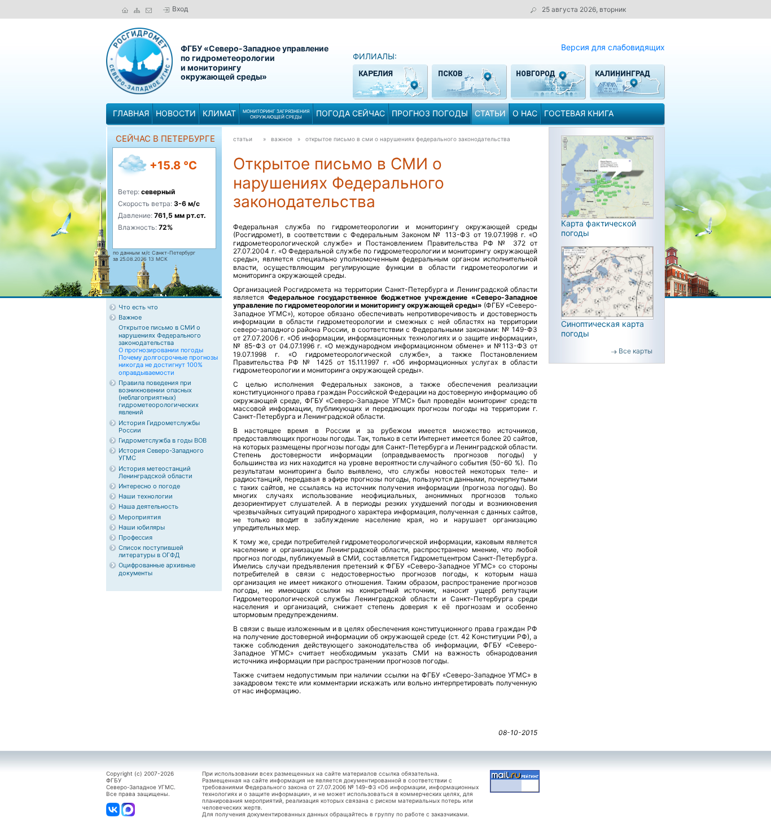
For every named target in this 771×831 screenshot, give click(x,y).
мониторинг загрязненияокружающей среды (276, 114)
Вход (180, 9)
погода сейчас (350, 113)
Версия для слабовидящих (613, 47)
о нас (524, 113)
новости (176, 113)
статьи (490, 113)
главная (131, 113)
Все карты (635, 351)
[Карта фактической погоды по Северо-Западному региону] (607, 176)
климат (219, 113)
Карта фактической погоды (598, 228)
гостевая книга (579, 113)
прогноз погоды (430, 113)
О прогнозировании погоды (161, 350)
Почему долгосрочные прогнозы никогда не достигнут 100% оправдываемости (168, 364)
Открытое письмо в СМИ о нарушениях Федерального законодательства (407, 138)
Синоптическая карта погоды (602, 328)
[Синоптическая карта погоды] (607, 282)
